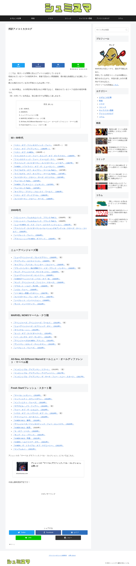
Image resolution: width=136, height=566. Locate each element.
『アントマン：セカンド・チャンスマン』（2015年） (34, 344)
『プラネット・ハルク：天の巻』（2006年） (31, 286)
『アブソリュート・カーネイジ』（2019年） (31, 417)
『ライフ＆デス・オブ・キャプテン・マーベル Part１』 (35, 170)
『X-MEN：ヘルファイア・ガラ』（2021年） (31, 442)
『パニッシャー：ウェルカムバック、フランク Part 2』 (35, 221)
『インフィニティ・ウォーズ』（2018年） (30, 403)
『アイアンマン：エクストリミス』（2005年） (32, 261)
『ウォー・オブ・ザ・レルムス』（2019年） (31, 410)
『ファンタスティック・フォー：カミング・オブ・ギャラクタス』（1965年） (44, 156)
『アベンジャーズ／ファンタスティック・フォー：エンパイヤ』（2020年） (43, 424)
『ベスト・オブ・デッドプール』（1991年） (31, 195)
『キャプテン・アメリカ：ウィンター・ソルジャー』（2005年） (39, 265)
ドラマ (101, 104)
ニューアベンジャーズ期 (29, 115)
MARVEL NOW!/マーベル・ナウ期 (33, 118)
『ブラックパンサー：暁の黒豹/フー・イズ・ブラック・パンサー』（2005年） (44, 268)
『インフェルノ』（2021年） (25, 449)
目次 (45, 104)
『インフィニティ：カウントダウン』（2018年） (33, 399)
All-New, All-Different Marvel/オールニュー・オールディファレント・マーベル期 (49, 121)
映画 (101, 101)
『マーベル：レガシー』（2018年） (27, 395)
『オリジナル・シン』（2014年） (26, 330)
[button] (126, 30)
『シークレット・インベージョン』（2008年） (32, 300)
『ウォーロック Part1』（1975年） (27, 181)
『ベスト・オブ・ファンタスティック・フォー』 (32, 145)
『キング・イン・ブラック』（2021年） (29, 435)
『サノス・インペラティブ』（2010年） (29, 304)
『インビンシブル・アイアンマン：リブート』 (31, 369)
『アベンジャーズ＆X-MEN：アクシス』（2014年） (34, 341)
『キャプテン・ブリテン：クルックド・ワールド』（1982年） (38, 192)
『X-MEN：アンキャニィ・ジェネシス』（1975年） (34, 184)
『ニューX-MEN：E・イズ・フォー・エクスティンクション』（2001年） (42, 225)
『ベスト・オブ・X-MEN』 (24, 152)
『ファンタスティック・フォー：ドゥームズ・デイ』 (34, 159)
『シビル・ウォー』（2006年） (25, 290)
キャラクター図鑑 (106, 110)
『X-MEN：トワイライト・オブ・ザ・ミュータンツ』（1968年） (39, 167)
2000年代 (24, 112)
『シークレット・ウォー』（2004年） (28, 235)
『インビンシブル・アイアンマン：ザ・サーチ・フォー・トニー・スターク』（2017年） (49, 377)
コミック (102, 107)
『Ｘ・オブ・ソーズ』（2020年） (26, 431)
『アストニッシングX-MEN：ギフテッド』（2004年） (35, 239)
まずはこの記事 (105, 97)
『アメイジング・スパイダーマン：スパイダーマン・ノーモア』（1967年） (43, 163)
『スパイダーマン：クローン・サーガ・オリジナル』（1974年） (39, 177)
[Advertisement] (48, 46)
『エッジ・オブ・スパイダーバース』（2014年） (33, 333)
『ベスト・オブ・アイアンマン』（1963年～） (32, 149)
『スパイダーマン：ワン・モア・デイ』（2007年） (33, 297)
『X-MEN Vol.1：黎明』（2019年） (27, 420)
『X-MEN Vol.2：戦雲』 (22, 428)
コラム (101, 117)
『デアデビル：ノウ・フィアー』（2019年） (31, 406)
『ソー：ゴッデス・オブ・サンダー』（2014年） (33, 337)
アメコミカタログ (106, 114)
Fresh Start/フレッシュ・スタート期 (33, 125)
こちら (115, 85)
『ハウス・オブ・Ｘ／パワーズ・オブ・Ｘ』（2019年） (35, 413)
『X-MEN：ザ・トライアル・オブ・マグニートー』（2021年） (38, 446)
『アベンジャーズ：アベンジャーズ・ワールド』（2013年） (37, 323)
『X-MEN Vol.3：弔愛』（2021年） (27, 438)
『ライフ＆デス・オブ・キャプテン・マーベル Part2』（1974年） (39, 174)
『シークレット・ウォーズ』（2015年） (29, 348)
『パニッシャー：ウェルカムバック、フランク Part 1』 (35, 218)
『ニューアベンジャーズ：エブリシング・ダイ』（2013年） (37, 326)
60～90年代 (25, 109)
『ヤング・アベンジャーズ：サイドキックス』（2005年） (36, 272)
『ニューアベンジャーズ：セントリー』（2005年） (33, 275)
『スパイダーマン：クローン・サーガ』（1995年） (33, 199)
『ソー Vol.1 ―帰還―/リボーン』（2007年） (31, 293)
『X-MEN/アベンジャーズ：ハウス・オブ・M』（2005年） (36, 279)
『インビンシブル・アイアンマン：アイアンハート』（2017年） (39, 373)
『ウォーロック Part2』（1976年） (27, 188)
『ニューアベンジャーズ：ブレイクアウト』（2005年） (35, 257)
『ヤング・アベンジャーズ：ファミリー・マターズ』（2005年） (39, 282)
